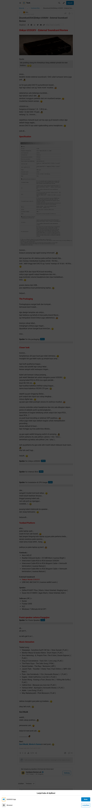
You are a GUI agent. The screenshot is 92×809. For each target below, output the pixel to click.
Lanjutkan (85, 805)
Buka (86, 799)
